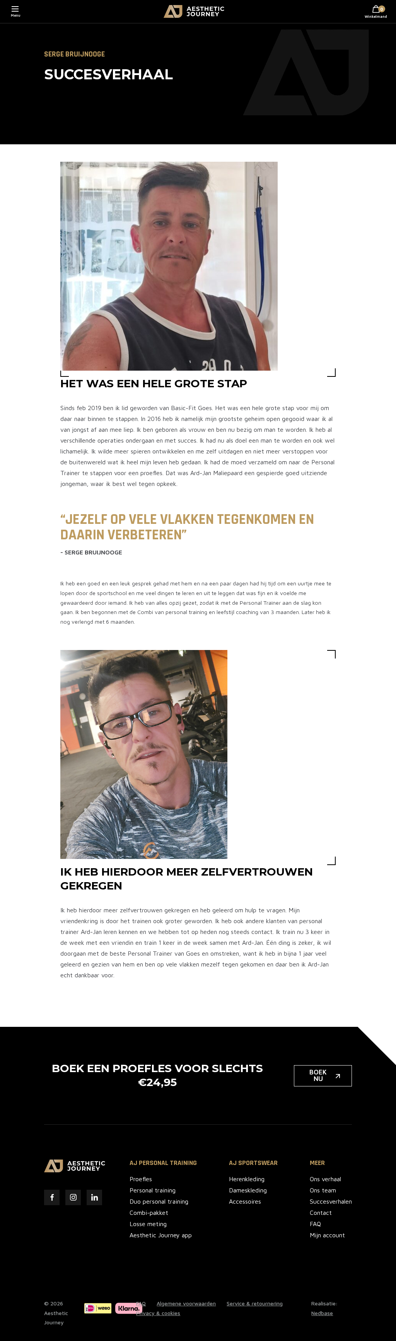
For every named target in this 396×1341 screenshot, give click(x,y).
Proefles (141, 1178)
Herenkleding (247, 1178)
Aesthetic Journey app (161, 1235)
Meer (317, 1163)
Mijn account (327, 1235)
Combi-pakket (149, 1212)
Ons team (323, 1190)
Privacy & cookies (158, 1313)
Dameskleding (248, 1190)
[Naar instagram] (73, 1197)
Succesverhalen (331, 1201)
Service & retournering (255, 1303)
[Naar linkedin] (94, 1197)
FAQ (315, 1223)
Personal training (153, 1190)
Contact (321, 1212)
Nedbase (322, 1313)
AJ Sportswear (253, 1163)
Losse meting (148, 1223)
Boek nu (318, 1075)
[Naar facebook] (52, 1197)
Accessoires (245, 1201)
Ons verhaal (325, 1178)
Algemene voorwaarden (186, 1303)
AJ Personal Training (163, 1163)
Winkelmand (376, 13)
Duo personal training (159, 1201)
